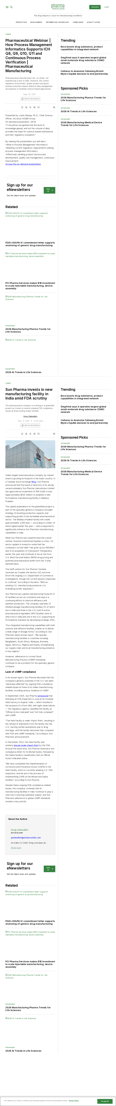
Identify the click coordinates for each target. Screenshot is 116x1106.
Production (21, 22)
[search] (11, 7)
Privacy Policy (74, 1100)
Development (36, 22)
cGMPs (8, 34)
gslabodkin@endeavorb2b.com (26, 837)
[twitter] (30, 107)
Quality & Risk (93, 22)
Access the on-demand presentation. (23, 164)
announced (43, 696)
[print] (54, 107)
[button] (7, 7)
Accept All (105, 1101)
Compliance (78, 22)
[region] (58, 1101)
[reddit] (34, 107)
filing (33, 482)
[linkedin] (26, 107)
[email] (38, 107)
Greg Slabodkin (30, 416)
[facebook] (22, 107)
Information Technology (57, 22)
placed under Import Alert (26, 745)
